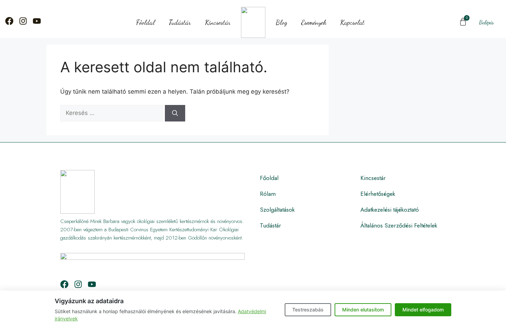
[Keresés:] (112, 112)
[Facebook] (9, 21)
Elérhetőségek (377, 194)
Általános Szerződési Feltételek (398, 225)
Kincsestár (218, 22)
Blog (281, 22)
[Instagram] (23, 21)
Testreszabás (308, 309)
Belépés (486, 22)
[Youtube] (37, 21)
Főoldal (145, 22)
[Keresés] (175, 113)
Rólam (268, 194)
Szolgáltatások (277, 209)
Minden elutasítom (363, 309)
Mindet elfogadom (423, 309)
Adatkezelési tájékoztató (389, 209)
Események (313, 22)
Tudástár (180, 22)
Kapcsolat (352, 22)
